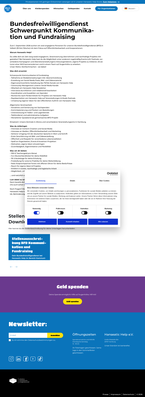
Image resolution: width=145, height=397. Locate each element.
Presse (105, 394)
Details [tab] (72, 181)
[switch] (61, 212)
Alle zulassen (103, 222)
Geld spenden (72, 301)
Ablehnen (42, 222)
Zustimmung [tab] (40, 181)
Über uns (27, 9)
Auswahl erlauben (72, 222)
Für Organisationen (106, 9)
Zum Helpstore (110, 2)
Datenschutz (128, 394)
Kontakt (87, 9)
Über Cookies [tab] (104, 181)
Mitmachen (58, 9)
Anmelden (55, 335)
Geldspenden (74, 9)
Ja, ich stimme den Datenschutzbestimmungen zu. (34, 340)
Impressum (116, 394)
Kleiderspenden (42, 9)
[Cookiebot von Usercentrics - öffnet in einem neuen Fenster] (108, 173)
